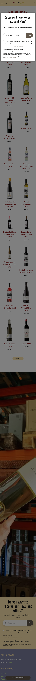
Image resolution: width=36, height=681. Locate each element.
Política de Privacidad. (18, 46)
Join (29, 35)
